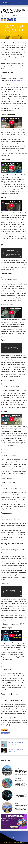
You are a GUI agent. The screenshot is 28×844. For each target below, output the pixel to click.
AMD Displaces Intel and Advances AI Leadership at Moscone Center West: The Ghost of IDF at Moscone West (21, 771)
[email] (15, 19)
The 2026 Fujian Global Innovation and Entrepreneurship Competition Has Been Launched (21, 808)
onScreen (4, 730)
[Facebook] (16, 838)
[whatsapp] (5, 19)
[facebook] (2, 19)
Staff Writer (6, 15)
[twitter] (8, 19)
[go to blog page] (25, 763)
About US (22, 842)
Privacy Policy (15, 842)
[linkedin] (11, 19)
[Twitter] (13, 838)
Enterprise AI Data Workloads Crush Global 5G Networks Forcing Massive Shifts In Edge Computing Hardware (21, 784)
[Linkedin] (10, 838)
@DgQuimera (18, 80)
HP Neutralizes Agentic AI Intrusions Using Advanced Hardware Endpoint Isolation (21, 796)
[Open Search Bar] (20, 3)
